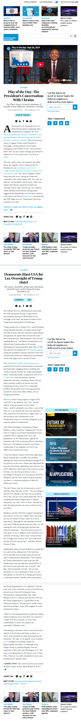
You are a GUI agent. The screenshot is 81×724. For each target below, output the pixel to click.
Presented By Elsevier (54, 544)
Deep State (27, 196)
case (6, 642)
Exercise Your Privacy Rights (69, 2)
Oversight (23, 87)
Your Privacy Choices (46, 2)
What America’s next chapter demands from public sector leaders (58, 513)
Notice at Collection (30, 2)
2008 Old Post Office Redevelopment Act (23, 363)
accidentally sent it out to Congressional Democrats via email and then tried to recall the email (23, 171)
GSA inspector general (34, 350)
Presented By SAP (53, 518)
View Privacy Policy (53, 111)
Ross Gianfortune (15, 110)
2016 (5, 157)
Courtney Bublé (15, 295)
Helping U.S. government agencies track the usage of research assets (58, 539)
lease (9, 399)
